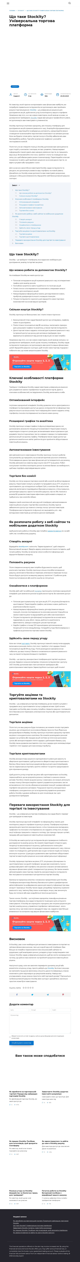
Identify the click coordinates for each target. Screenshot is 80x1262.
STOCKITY (15, 86)
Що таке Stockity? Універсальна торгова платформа (32, 1225)
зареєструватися (54, 531)
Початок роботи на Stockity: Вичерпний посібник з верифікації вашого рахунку (54, 1193)
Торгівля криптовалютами (29, 237)
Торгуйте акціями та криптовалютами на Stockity (35, 231)
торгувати (26, 643)
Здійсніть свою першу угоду (29, 228)
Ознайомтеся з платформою (30, 225)
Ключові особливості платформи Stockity (32, 199)
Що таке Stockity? (22, 190)
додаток (38, 591)
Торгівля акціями (25, 234)
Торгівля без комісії (26, 210)
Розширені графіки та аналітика (31, 205)
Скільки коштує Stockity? (28, 196)
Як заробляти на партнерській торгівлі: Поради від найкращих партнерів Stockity (23, 1094)
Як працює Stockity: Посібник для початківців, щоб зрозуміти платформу (23, 1143)
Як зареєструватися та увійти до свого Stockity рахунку (55, 1142)
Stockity (33, 110)
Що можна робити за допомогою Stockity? (35, 193)
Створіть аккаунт (25, 219)
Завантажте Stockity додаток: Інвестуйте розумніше (55, 1093)
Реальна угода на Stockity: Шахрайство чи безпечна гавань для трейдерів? (23, 1193)
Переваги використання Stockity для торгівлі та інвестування (40, 240)
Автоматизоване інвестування (30, 208)
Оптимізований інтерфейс (29, 202)
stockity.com (23, 547)
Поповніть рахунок (26, 222)
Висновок (19, 243)
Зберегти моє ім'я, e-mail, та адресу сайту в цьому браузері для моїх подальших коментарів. (38, 1037)
